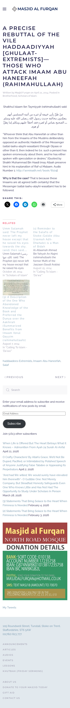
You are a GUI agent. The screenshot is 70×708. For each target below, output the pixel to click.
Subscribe (14, 423)
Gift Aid (9, 692)
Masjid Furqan (22, 92)
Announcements (15, 644)
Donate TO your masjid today (25, 687)
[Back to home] (35, 9)
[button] (4, 9)
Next (59, 377)
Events (8, 660)
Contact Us (11, 698)
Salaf (6, 365)
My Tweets (9, 607)
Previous (14, 377)
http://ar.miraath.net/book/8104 (36, 170)
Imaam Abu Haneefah (46, 361)
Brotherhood (10, 96)
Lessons (9, 665)
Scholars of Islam (27, 96)
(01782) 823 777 (12, 634)
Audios (8, 655)
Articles (9, 649)
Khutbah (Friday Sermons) (23, 671)
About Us (9, 682)
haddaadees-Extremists (17, 361)
